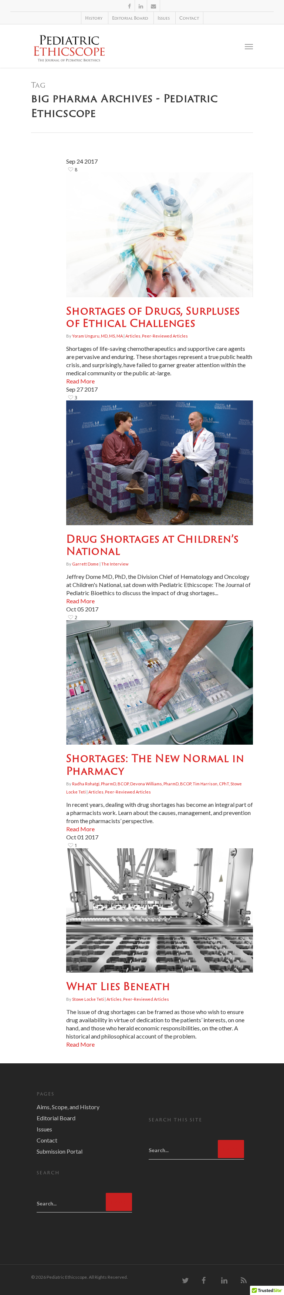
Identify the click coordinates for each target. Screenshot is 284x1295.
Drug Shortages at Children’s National (152, 545)
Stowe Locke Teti (88, 999)
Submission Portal (59, 1151)
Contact (189, 18)
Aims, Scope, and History (68, 1106)
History (93, 18)
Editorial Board (130, 18)
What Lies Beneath (118, 986)
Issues (164, 18)
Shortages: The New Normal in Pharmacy (155, 764)
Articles (133, 335)
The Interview (114, 563)
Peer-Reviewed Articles (165, 335)
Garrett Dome (85, 563)
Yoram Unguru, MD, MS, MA (97, 335)
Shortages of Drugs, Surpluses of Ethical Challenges (153, 317)
